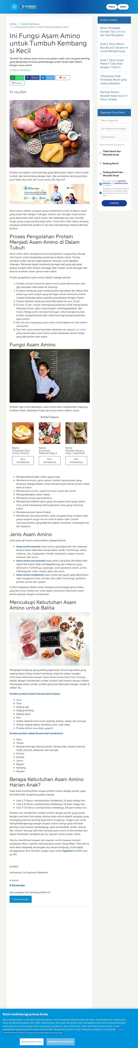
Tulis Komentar (20, 899)
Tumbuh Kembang (29, 24)
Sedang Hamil (110, 163)
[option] (50, 194)
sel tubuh (81, 329)
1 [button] (47, 200)
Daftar (123, 7)
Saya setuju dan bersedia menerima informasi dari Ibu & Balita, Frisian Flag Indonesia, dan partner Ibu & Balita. (116, 192)
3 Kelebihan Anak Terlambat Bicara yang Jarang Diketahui (113, 79)
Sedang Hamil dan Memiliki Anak (113, 174)
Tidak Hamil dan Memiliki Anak (112, 153)
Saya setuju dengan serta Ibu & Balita (115, 183)
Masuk (112, 7)
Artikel (13, 24)
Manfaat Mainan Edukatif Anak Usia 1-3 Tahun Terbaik (113, 95)
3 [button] (57, 200)
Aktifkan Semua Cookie (60, 1041)
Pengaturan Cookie (32, 1041)
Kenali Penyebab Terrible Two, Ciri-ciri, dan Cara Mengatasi (113, 31)
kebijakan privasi (121, 183)
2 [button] (51, 200)
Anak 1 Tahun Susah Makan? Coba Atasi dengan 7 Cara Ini (112, 63)
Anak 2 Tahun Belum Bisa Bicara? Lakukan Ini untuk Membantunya (114, 47)
